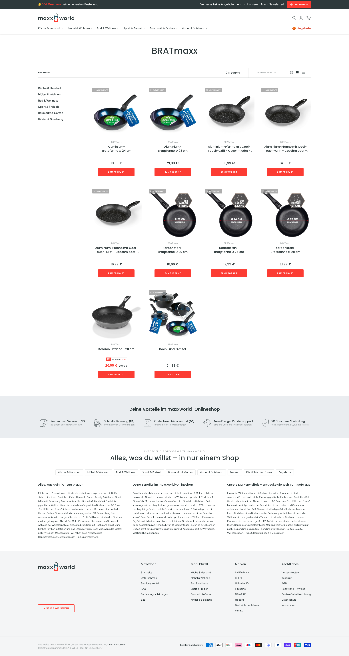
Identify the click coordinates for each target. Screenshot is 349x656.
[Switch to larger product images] (291, 73)
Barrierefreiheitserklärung (296, 594)
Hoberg (239, 599)
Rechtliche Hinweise (293, 588)
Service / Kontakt (151, 583)
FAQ (143, 588)
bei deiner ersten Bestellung (70, 4)
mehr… (239, 610)
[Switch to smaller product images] (297, 73)
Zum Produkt (116, 171)
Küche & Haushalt (49, 88)
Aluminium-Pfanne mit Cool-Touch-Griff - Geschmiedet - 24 (285, 149)
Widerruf (287, 578)
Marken (234, 472)
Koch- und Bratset (172, 349)
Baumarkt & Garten (50, 113)
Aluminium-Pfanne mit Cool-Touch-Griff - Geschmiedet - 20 (229, 149)
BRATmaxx (116, 142)
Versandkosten (290, 572)
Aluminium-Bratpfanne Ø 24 (116, 149)
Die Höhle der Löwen (259, 472)
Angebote (285, 472)
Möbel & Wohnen (49, 94)
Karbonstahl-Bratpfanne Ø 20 (173, 250)
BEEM (238, 578)
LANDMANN (242, 572)
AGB (284, 583)
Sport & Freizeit (48, 106)
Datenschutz (289, 599)
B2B (143, 599)
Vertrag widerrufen (56, 608)
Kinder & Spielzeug (50, 119)
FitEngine (240, 588)
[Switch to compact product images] (303, 73)
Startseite (146, 572)
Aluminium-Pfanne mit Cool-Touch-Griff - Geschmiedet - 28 (116, 250)
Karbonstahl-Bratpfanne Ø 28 (285, 250)
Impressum (288, 605)
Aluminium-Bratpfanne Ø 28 (173, 149)
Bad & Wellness (48, 100)
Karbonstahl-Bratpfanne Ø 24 (229, 250)
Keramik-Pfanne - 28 (116, 349)
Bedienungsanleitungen (154, 594)
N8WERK (240, 594)
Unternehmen (149, 578)
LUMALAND (242, 583)
